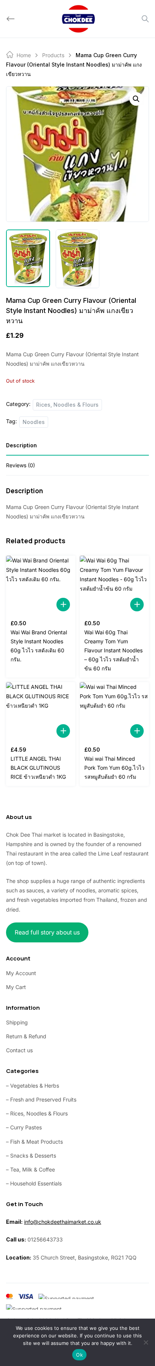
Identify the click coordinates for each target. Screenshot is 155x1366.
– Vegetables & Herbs (32, 1085)
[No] (145, 1342)
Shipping (17, 1022)
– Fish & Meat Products (34, 1141)
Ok (79, 1355)
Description (21, 445)
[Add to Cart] (63, 604)
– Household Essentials (34, 1183)
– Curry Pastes (24, 1127)
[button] (136, 99)
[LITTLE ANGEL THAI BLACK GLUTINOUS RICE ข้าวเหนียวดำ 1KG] (40, 712)
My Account (21, 973)
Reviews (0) (20, 465)
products (53, 55)
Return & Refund (26, 1036)
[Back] (10, 19)
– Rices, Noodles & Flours (37, 1113)
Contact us (19, 1050)
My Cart (16, 987)
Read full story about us (47, 932)
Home (24, 55)
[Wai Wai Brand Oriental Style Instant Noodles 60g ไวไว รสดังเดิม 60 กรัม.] (40, 586)
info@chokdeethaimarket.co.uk (62, 1222)
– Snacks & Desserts (31, 1155)
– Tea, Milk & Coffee (30, 1169)
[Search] (145, 19)
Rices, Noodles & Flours (67, 404)
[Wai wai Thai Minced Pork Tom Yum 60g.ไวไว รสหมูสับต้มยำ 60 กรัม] (114, 712)
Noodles (34, 422)
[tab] (77, 448)
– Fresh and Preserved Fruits (41, 1099)
